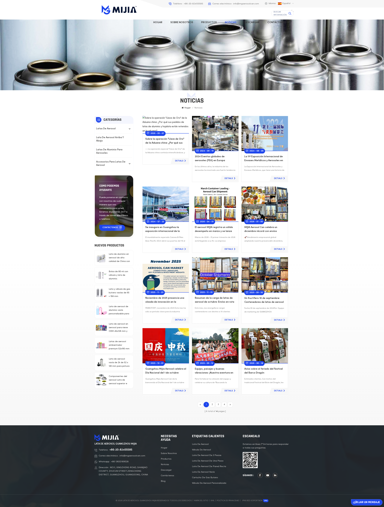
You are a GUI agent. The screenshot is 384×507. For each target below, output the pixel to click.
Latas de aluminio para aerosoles (109, 151)
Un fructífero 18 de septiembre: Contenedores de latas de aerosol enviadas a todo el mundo (264, 300)
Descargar (251, 22)
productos (209, 22)
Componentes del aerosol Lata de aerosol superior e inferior (118, 380)
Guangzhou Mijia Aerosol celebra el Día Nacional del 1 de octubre (165, 371)
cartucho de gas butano (205, 478)
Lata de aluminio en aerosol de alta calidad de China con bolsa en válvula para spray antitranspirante (119, 258)
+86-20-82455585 (193, 4)
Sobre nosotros (181, 22)
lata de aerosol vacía (203, 472)
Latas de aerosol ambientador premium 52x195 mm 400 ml (119, 346)
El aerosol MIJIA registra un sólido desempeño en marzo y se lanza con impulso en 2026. (214, 229)
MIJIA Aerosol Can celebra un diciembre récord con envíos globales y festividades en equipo (263, 229)
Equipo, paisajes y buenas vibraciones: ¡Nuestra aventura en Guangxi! (214, 371)
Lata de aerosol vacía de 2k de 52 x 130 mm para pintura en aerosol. (119, 363)
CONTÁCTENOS (110, 228)
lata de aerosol (200, 444)
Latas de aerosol (106, 129)
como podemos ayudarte (109, 188)
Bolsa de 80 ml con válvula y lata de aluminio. (118, 275)
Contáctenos (276, 22)
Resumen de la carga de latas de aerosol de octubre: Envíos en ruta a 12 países (214, 300)
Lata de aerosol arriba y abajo (110, 139)
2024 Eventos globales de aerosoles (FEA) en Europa (210, 159)
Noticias (230, 22)
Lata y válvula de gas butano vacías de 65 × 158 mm (119, 292)
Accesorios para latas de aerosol (110, 163)
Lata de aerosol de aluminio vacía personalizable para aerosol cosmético (119, 311)
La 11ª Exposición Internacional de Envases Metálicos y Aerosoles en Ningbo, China (263, 159)
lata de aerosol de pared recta (209, 466)
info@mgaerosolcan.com (246, 4)
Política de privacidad (228, 501)
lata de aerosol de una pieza (207, 461)
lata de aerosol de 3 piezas (206, 455)
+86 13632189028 (120, 462)
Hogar (157, 22)
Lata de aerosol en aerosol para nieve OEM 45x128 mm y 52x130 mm (118, 328)
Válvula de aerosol (201, 450)
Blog (163, 481)
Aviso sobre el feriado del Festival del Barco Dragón (263, 371)
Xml (212, 501)
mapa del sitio (201, 501)
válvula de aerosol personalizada (209, 483)
